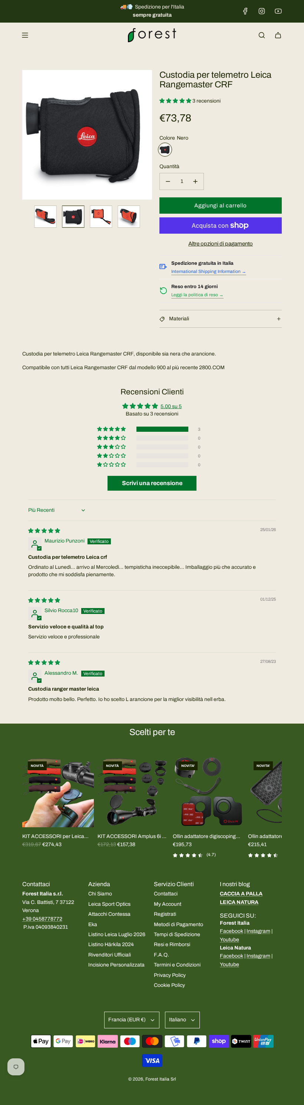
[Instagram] (262, 11)
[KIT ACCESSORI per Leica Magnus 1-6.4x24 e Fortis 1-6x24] (58, 791)
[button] (28, 135)
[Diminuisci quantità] (168, 181)
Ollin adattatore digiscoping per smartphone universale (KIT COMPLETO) (204, 837)
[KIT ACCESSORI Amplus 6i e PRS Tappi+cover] (133, 791)
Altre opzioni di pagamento (220, 244)
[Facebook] (245, 11)
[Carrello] (278, 35)
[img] (44, 531)
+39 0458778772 (42, 919)
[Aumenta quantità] (195, 181)
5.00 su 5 (171, 406)
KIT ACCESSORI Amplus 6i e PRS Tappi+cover (131, 837)
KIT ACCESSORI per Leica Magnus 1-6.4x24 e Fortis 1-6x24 (55, 837)
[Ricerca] (262, 35)
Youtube (229, 939)
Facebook (231, 931)
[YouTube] (278, 11)
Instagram (258, 931)
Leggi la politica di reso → (197, 294)
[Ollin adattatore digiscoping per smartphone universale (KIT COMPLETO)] (208, 791)
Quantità (169, 166)
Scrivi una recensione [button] (152, 483)
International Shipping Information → (208, 271)
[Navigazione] (25, 35)
